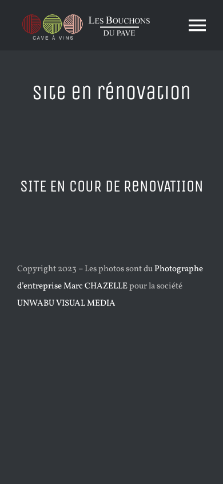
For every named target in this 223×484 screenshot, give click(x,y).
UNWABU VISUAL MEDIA (66, 304)
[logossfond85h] (86, 13)
